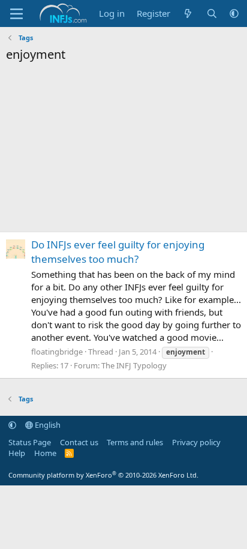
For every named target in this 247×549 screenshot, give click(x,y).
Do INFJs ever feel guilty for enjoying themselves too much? (117, 252)
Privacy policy (196, 442)
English (47, 424)
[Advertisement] (123, 150)
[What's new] (188, 13)
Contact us (79, 442)
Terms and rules (135, 442)
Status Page (29, 442)
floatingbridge (57, 351)
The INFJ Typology (134, 365)
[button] (234, 13)
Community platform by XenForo (103, 474)
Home (45, 453)
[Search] (212, 13)
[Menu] (16, 14)
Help (16, 453)
